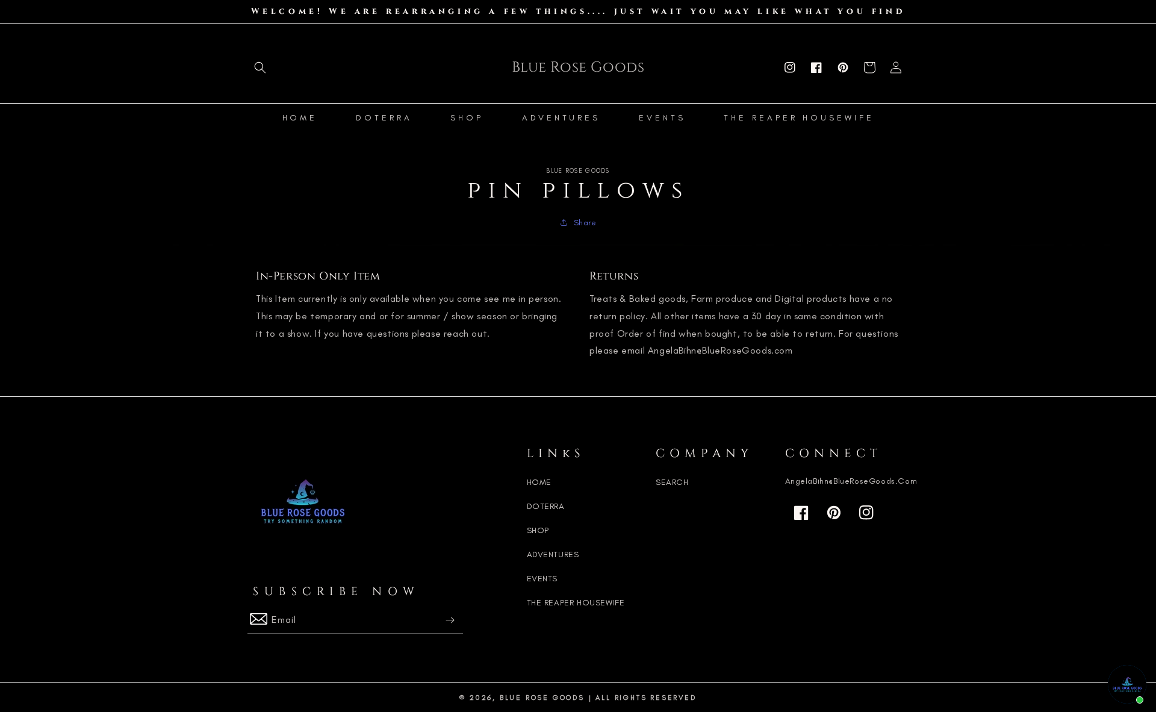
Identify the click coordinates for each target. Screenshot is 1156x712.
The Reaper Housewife (576, 603)
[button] (260, 67)
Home (539, 482)
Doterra (546, 506)
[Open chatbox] (1127, 684)
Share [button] (585, 222)
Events (542, 578)
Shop (538, 530)
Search (672, 482)
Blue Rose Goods (542, 697)
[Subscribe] (450, 620)
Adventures (553, 554)
